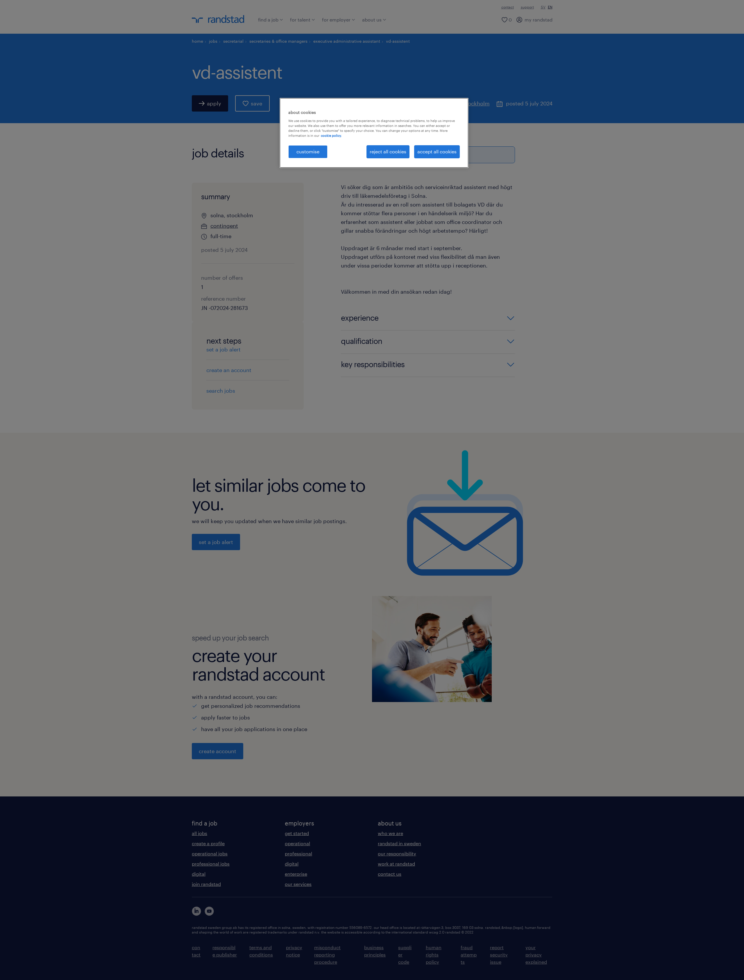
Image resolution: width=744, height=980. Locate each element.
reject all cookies (388, 151)
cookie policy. (331, 135)
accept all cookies (437, 151)
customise (307, 151)
